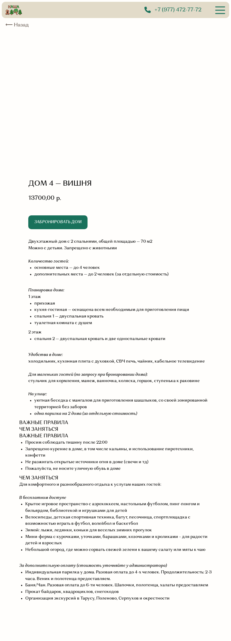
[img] (220, 10)
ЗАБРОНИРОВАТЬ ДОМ (58, 222)
